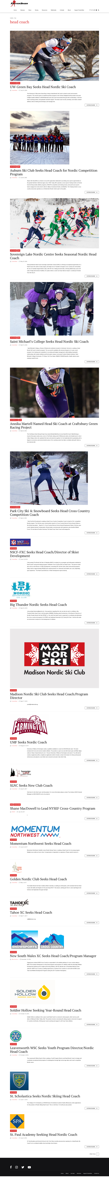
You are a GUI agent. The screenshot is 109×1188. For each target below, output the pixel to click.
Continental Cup (14, 419)
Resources (44, 10)
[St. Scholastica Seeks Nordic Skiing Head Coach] (54, 1081)
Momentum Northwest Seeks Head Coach (40, 843)
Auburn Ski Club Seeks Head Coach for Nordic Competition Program (53, 172)
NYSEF (13, 812)
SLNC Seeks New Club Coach (31, 785)
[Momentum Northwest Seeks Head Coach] (54, 830)
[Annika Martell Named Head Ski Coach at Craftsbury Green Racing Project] (54, 393)
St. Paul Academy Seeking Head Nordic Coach (43, 1134)
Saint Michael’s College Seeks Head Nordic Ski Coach (49, 341)
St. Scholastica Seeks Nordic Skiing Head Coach (45, 1096)
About (69, 10)
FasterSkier (14, 90)
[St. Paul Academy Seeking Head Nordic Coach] (54, 1121)
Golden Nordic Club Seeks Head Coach (38, 879)
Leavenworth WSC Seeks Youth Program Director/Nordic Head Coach (52, 1050)
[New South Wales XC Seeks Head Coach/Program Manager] (54, 939)
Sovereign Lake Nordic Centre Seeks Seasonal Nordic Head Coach (53, 256)
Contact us (96, 1173)
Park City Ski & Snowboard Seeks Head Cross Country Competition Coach (50, 513)
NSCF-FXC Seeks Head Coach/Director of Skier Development (44, 554)
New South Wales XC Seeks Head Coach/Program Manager (53, 956)
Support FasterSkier (79, 10)
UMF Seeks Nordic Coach (28, 742)
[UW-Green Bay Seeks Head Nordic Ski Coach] (54, 56)
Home (15, 10)
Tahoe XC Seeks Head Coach (31, 912)
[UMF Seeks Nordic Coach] (54, 725)
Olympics (22, 10)
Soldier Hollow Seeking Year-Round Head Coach (45, 1010)
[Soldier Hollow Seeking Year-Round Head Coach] (54, 992)
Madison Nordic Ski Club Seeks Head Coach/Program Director (49, 696)
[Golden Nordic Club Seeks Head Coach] (54, 867)
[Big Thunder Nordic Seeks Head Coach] (54, 589)
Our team (73, 1173)
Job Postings (13, 83)
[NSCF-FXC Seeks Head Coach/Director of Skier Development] (54, 542)
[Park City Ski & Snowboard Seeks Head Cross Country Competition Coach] (54, 478)
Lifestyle (62, 10)
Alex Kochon (14, 959)
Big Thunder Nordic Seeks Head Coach (38, 604)
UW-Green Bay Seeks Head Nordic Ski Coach (43, 87)
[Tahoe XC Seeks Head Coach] (54, 902)
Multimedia (53, 10)
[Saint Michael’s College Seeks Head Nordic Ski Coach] (54, 309)
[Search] (98, 10)
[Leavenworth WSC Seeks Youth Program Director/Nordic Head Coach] (54, 1036)
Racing (36, 10)
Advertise (79, 1173)
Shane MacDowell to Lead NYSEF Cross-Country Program (52, 808)
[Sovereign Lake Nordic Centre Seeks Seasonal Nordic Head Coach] (54, 223)
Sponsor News (17, 804)
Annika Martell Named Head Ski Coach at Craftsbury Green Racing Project (54, 425)
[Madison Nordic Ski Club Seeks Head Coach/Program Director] (54, 658)
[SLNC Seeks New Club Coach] (54, 772)
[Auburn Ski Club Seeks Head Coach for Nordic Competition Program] (54, 137)
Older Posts (93, 1154)
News (30, 10)
